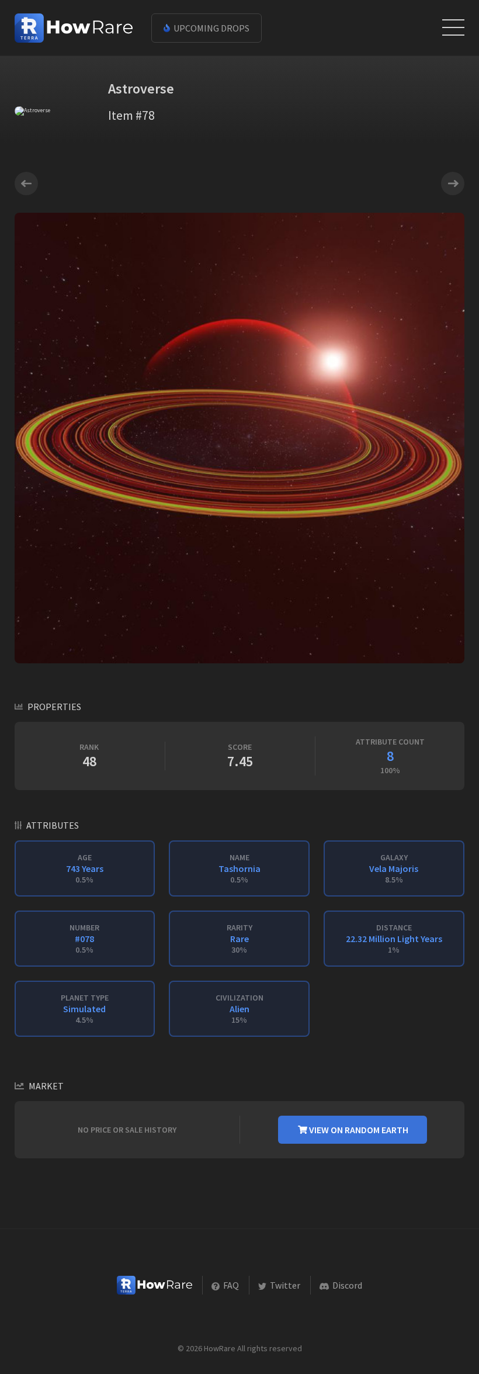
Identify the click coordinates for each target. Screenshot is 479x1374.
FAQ (230, 1285)
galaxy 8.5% (393, 868)
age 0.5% (84, 868)
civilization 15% (239, 1008)
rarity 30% (239, 938)
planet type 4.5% (85, 1008)
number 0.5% (84, 938)
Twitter (284, 1285)
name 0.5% (239, 868)
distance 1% (394, 938)
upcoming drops (210, 28)
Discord (346, 1285)
